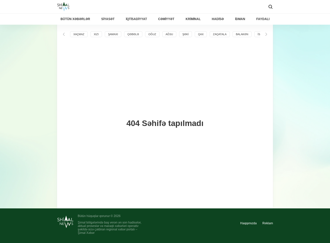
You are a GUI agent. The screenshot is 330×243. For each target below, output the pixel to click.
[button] (63, 34)
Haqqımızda (248, 223)
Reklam (267, 223)
